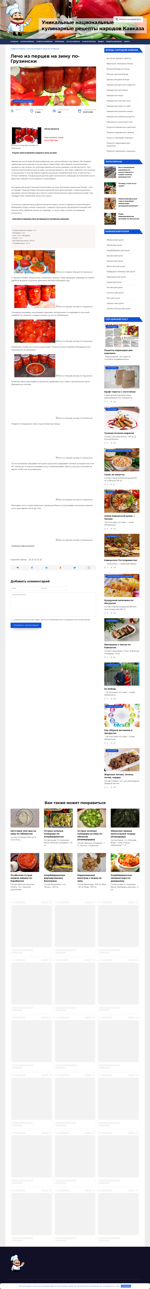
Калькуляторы (89, 41)
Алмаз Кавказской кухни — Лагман (119, 517)
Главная (14, 41)
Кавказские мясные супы (119, 101)
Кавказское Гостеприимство (120, 560)
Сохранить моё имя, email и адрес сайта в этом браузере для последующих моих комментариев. (51, 620)
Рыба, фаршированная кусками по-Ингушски (128, 216)
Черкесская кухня (115, 303)
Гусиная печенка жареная (119, 433)
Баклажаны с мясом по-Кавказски (117, 646)
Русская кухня (113, 298)
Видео (101, 41)
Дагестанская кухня (116, 266)
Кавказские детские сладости (121, 85)
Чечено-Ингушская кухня (118, 308)
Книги (127, 41)
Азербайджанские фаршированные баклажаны (54, 878)
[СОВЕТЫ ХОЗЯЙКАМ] (121, 725)
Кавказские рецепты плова (120, 111)
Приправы (59, 41)
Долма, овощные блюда (118, 79)
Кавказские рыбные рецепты (121, 116)
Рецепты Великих (114, 41)
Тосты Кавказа (73, 41)
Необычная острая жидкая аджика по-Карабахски (22, 878)
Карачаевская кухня (116, 277)
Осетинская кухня (115, 293)
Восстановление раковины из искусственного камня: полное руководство (126, 172)
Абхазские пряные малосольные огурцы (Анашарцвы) (123, 834)
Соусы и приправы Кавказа (120, 138)
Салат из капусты (114, 474)
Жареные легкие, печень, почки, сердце (119, 776)
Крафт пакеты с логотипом (119, 392)
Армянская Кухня (115, 256)
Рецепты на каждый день (130, 19)
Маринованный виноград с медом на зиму (89, 878)
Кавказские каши (115, 95)
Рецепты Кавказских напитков (121, 127)
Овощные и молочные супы (120, 122)
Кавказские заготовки (23, 101)
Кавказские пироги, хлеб (119, 106)
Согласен (126, 1286)
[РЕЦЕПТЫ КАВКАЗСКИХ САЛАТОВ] (121, 470)
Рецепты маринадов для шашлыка (118, 144)
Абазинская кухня (115, 240)
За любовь (110, 689)
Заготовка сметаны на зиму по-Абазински (23, 832)
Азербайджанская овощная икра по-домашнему (121, 878)
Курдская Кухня (114, 282)
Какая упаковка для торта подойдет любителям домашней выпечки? (128, 202)
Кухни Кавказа (27, 41)
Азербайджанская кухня (118, 250)
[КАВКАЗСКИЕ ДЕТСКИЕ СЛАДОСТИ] (121, 595)
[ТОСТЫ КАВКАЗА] (121, 684)
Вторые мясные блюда (117, 74)
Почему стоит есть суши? (127, 184)
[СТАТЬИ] (121, 511)
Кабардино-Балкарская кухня (121, 271)
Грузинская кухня (115, 261)
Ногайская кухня (114, 287)
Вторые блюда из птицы (118, 69)
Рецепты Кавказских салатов (120, 132)
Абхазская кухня (114, 245)
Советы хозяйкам (44, 41)
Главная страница (18, 49)
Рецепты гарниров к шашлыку (121, 151)
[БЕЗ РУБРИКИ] (121, 345)
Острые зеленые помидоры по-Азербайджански (54, 834)
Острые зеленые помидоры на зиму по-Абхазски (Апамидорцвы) (90, 835)
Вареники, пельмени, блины (120, 63)
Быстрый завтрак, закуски (119, 58)
